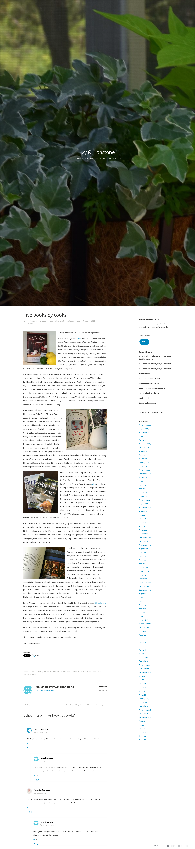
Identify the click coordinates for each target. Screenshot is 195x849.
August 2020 (143, 549)
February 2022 (144, 496)
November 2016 (145, 710)
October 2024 (144, 429)
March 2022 (143, 492)
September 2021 (145, 507)
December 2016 (145, 706)
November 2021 (145, 500)
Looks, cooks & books (147, 403)
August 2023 (143, 451)
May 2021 (142, 522)
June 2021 (142, 519)
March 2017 (143, 695)
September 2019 (145, 590)
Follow (144, 342)
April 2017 (142, 691)
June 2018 (142, 642)
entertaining (77, 671)
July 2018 (142, 639)
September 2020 (145, 545)
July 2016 (142, 725)
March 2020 (143, 567)
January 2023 (143, 466)
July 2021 (142, 515)
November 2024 (145, 425)
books (44, 321)
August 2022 (143, 477)
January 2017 (143, 702)
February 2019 (144, 616)
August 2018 (143, 635)
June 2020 (142, 556)
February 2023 (144, 463)
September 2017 (145, 672)
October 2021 (144, 504)
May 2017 (142, 687)
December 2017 (144, 661)
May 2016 (142, 732)
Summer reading (145, 374)
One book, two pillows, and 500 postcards (155, 364)
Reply (31, 748)
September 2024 (145, 432)
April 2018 (142, 650)
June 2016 (142, 729)
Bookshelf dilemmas (147, 398)
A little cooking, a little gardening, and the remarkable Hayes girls (84, 705)
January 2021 (143, 534)
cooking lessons (66, 671)
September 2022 (145, 474)
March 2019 (143, 612)
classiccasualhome (41, 729)
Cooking (59, 321)
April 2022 (142, 489)
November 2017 (145, 665)
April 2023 (142, 455)
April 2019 (142, 609)
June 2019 (142, 601)
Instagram (92, 671)
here (79, 338)
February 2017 (144, 699)
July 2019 (142, 597)
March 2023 (143, 459)
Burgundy (40, 671)
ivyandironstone (31, 321)
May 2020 (142, 560)
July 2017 (142, 680)
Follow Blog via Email (149, 319)
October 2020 (144, 541)
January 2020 (144, 575)
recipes (100, 671)
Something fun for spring (149, 383)
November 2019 (145, 582)
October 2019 (144, 586)
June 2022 (142, 485)
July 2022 (142, 481)
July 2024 (142, 436)
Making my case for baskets (33, 705)
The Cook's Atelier (29, 675)
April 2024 (142, 440)
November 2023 (145, 444)
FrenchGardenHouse (42, 790)
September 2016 (145, 717)
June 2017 (142, 684)
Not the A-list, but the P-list (149, 378)
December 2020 (145, 537)
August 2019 (143, 594)
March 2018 (143, 654)
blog (94, 484)
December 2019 (145, 579)
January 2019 (143, 620)
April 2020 (142, 564)
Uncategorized (74, 321)
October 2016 (144, 714)
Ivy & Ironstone (97, 152)
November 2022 (145, 470)
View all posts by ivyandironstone (45, 690)
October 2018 (144, 627)
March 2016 (143, 740)
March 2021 (143, 530)
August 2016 (143, 721)
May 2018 (142, 646)
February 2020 (144, 571)
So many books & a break (149, 393)
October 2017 (144, 669)
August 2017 (143, 676)
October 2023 (144, 448)
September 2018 (145, 631)
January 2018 (143, 657)
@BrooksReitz (100, 603)
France (65, 321)
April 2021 (142, 526)
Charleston (51, 321)
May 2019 (142, 605)
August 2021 (143, 511)
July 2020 (142, 552)
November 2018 (145, 624)
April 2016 (142, 736)
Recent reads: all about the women (152, 388)
